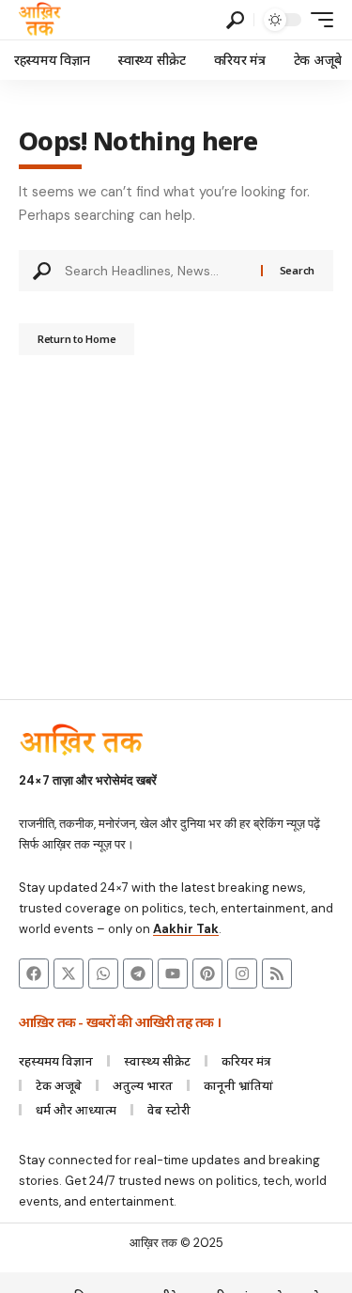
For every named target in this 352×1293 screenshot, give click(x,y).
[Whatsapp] (103, 973)
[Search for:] (156, 270)
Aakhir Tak (186, 929)
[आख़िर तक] (40, 20)
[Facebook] (34, 973)
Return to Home (76, 339)
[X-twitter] (69, 973)
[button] (235, 20)
